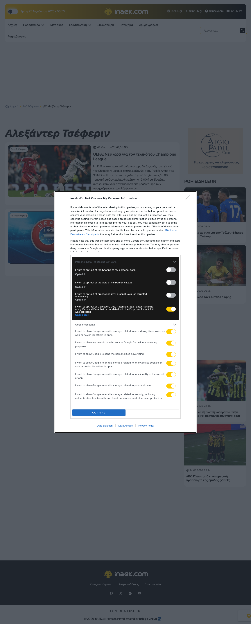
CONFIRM (99, 412)
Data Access (125, 425)
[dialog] (125, 312)
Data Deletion (105, 425)
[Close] (189, 198)
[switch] (171, 269)
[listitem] (125, 262)
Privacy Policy (146, 425)
